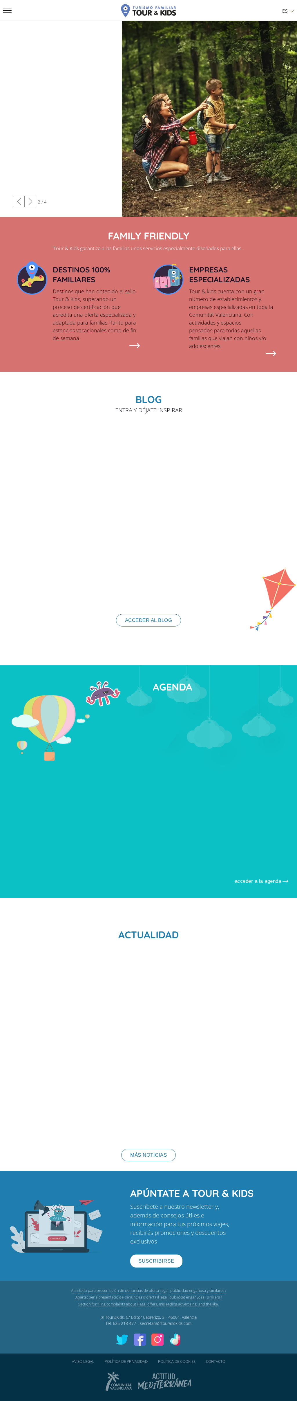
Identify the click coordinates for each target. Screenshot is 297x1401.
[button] (30, 201)
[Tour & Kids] (148, 10)
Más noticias (148, 1155)
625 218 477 (124, 1323)
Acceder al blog (148, 620)
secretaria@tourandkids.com (165, 1323)
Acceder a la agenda (258, 881)
